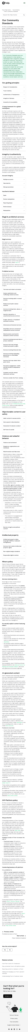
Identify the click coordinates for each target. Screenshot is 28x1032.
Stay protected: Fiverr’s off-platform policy (13, 966)
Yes (5, 949)
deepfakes (6, 641)
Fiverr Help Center (6, 10)
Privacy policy (14, 1018)
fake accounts (9, 725)
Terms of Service (14, 1015)
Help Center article (12, 795)
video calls (17, 830)
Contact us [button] (8, 996)
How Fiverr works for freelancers (11, 963)
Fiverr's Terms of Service (12, 901)
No (10, 949)
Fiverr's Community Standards (11, 11)
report (17, 262)
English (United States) (13, 1025)
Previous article (9, 931)
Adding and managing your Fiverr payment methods (13, 972)
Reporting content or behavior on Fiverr (12, 969)
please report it (6, 782)
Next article (20, 935)
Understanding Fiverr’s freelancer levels (12, 976)
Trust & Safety (16, 10)
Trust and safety (14, 1021)
